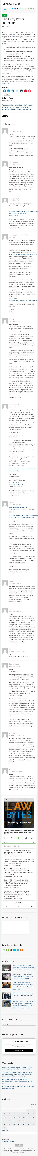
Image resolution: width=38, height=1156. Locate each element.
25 (9, 1124)
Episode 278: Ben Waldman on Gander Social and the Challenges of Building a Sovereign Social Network (18, 852)
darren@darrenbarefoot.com (18, 507)
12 (14, 1117)
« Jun (3, 1130)
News (4, 15)
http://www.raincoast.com (16, 484)
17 (4, 1120)
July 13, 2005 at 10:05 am (15, 131)
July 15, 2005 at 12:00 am (15, 611)
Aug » (7, 1130)
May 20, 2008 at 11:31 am (15, 771)
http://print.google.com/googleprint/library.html (22, 254)
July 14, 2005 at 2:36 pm (15, 321)
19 (14, 1120)
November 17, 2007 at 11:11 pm (17, 735)
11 (9, 1117)
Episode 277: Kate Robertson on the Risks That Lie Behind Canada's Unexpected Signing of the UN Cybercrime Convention (19, 861)
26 (14, 1124)
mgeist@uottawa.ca (8, 1141)
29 (28, 1124)
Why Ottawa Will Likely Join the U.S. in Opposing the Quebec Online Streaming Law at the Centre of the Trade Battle (23, 968)
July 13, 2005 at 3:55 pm (15, 237)
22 (28, 1120)
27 (19, 1124)
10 (4, 1117)
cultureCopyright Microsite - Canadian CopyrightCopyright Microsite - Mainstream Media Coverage (17, 107)
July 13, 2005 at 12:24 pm (15, 165)
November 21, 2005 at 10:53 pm (17, 651)
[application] (19, 820)
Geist (11, 4)
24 (4, 1124)
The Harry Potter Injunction (13, 21)
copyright (9, 105)
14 (23, 1117)
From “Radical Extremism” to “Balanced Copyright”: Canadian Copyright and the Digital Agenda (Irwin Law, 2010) (17, 1081)
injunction (12, 37)
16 (33, 1117)
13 (19, 1117)
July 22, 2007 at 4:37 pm (15, 666)
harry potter (27, 109)
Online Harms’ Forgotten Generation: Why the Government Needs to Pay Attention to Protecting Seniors (22, 976)
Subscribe (19, 1050)
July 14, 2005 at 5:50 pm (15, 407)
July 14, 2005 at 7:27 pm (15, 504)
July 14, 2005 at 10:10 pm (15, 583)
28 (23, 1124)
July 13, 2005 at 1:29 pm (15, 201)
